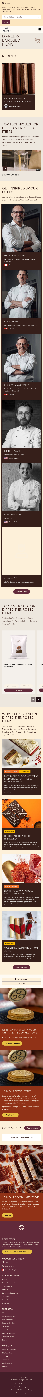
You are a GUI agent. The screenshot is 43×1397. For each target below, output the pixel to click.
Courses (5, 1356)
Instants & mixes (8, 1337)
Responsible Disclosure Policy (21, 1390)
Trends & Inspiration (9, 1283)
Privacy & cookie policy (21, 1387)
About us (5, 1290)
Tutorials (5, 1366)
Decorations (6, 1330)
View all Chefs (21, 592)
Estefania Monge (15, 106)
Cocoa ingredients (8, 1316)
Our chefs (5, 1360)
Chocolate (5, 1313)
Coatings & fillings (8, 1323)
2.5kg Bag (26, 686)
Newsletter (6, 1300)
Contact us (6, 1296)
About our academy (9, 1349)
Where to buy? (7, 1303)
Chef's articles (7, 1353)
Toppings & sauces (8, 1333)
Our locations (7, 1363)
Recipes (5, 1279)
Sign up (8, 1215)
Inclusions (5, 1326)
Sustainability (7, 1286)
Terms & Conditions (21, 1384)
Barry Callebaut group (10, 1293)
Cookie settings (21, 1393)
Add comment (32, 1128)
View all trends (21, 967)
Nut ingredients (7, 1320)
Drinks (4, 1340)
